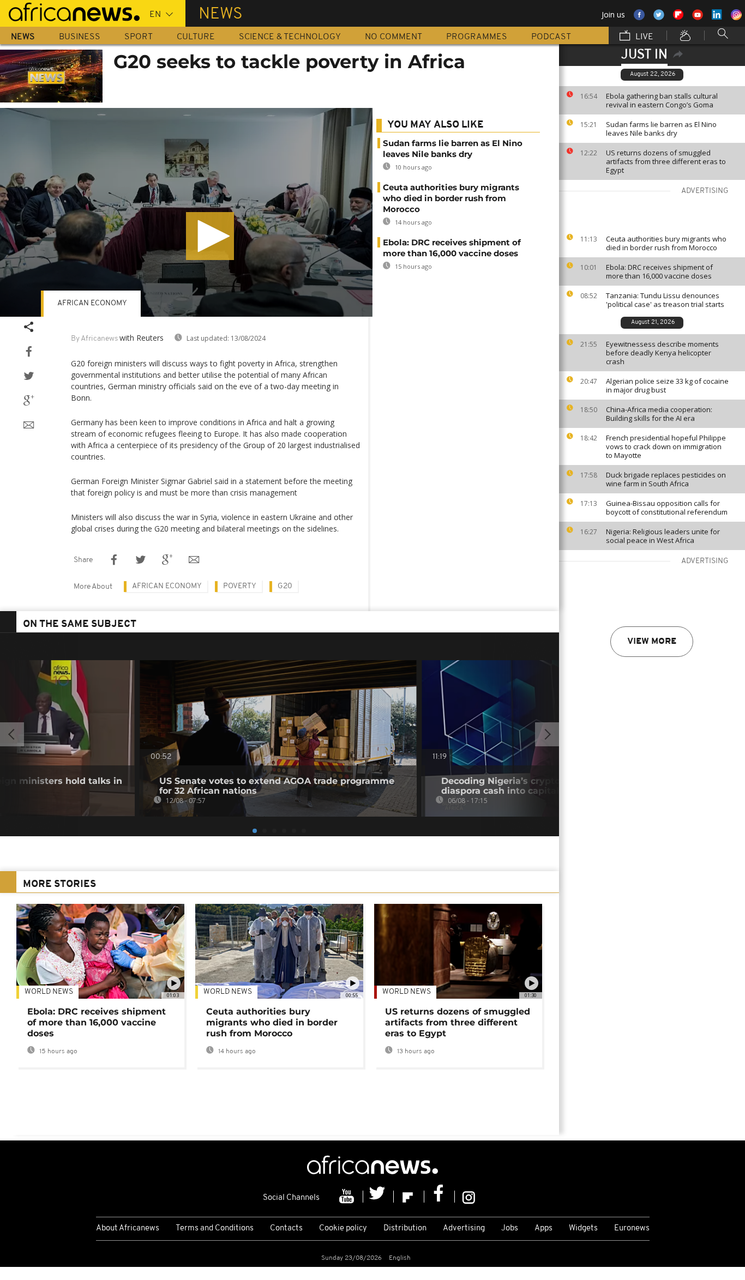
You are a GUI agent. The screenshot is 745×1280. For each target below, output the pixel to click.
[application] (186, 212)
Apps (543, 1228)
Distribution (404, 1228)
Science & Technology (290, 37)
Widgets (583, 1228)
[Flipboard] (409, 1197)
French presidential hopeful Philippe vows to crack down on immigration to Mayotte (666, 446)
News (23, 37)
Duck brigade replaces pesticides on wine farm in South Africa (666, 479)
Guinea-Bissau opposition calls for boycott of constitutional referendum (667, 507)
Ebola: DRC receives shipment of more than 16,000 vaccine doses (659, 271)
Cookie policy (343, 1228)
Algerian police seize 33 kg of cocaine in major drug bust (667, 385)
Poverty (239, 586)
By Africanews (94, 339)
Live (643, 37)
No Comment (393, 37)
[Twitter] (378, 1197)
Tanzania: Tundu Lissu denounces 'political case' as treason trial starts (665, 300)
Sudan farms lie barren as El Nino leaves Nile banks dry (661, 128)
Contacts (286, 1228)
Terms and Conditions (215, 1228)
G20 (285, 586)
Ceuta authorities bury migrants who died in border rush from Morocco (666, 243)
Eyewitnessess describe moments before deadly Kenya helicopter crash (662, 353)
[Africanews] (70, 11)
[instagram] (469, 1197)
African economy (92, 303)
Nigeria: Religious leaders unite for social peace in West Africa (663, 536)
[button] (210, 236)
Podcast (551, 37)
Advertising (464, 1228)
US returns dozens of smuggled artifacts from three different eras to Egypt (666, 161)
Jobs (509, 1228)
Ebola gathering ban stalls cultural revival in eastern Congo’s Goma (662, 100)
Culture (196, 37)
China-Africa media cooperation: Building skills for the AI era (659, 413)
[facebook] (439, 1197)
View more (651, 641)
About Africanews (127, 1228)
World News (49, 992)
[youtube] (348, 1197)
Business (79, 37)
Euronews (632, 1228)
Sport (138, 37)
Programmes (476, 37)
